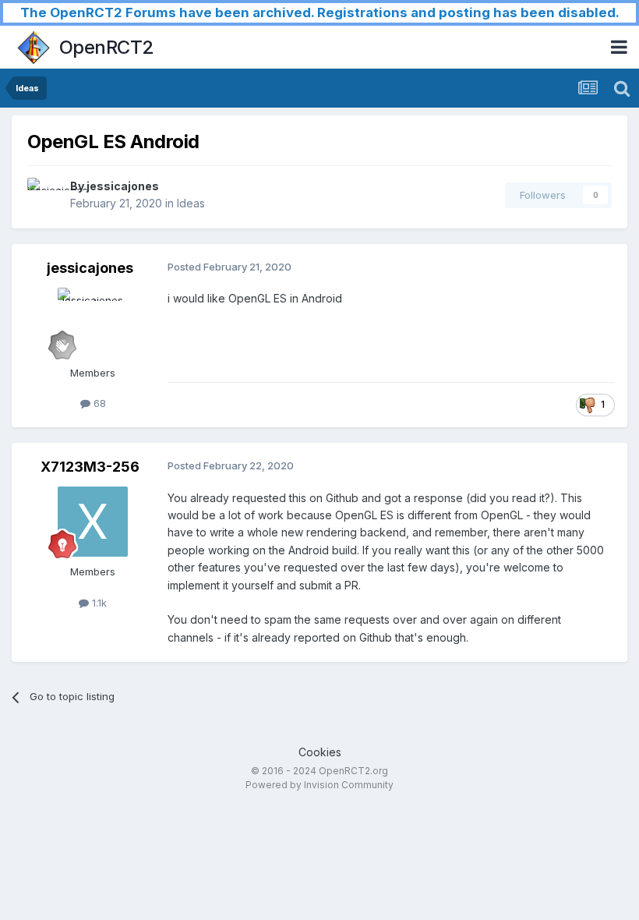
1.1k (98, 602)
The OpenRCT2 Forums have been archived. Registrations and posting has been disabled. (320, 12)
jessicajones (122, 186)
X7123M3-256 (90, 466)
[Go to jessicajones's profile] (44, 195)
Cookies (319, 752)
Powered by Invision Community (319, 785)
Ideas (191, 203)
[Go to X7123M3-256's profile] (93, 522)
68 (98, 403)
